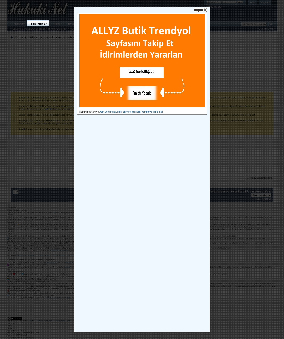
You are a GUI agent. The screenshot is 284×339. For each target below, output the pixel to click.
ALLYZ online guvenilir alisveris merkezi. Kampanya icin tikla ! (131, 112)
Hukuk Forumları (38, 24)
